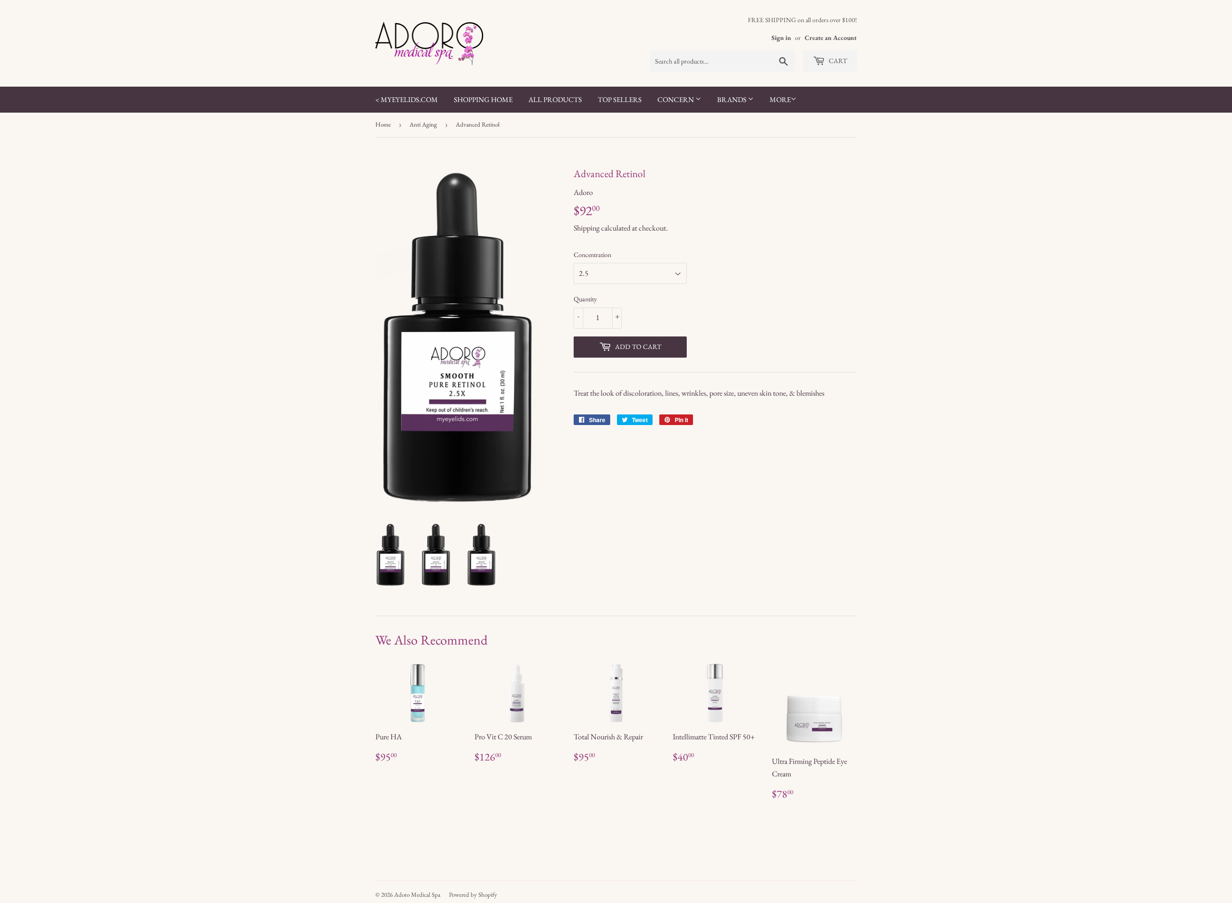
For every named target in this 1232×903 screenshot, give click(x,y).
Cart (837, 60)
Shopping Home (483, 99)
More (780, 99)
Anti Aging (423, 124)
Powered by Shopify (473, 894)
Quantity (585, 299)
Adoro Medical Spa (417, 894)
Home (383, 124)
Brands (732, 99)
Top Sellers (620, 99)
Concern (676, 99)
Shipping (587, 228)
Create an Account (831, 37)
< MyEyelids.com (406, 99)
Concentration (592, 254)
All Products (555, 99)
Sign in (781, 37)
